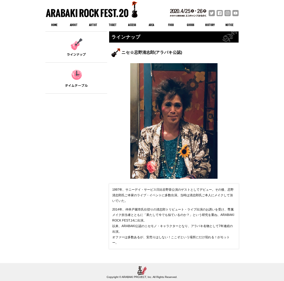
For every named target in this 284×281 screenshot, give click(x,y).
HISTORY (210, 25)
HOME (54, 25)
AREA (151, 25)
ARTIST (93, 25)
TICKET (112, 25)
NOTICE (229, 25)
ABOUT (73, 25)
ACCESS (132, 25)
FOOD (171, 25)
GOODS (190, 25)
